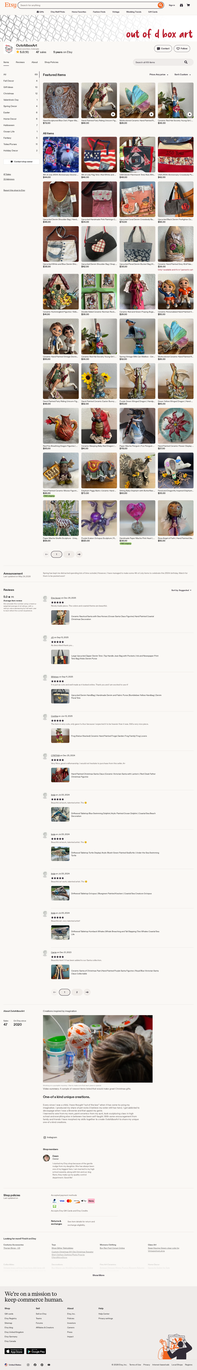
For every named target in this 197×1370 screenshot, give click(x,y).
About (35, 62)
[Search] (160, 5)
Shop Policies (51, 62)
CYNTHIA (55, 755)
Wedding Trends (133, 12)
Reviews (20, 62)
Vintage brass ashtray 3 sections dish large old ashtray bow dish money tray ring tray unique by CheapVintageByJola (24, 1271)
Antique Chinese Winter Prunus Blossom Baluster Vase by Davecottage (122, 1269)
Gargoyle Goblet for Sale (159, 1268)
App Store (14, 1351)
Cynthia (54, 716)
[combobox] (87, 5)
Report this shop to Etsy (14, 190)
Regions (188, 1365)
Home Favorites (79, 12)
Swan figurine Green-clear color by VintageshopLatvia (163, 1249)
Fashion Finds (99, 12)
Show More (98, 1275)
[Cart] (188, 5)
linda (53, 795)
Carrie (54, 952)
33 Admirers (8, 179)
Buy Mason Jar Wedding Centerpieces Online (72, 1268)
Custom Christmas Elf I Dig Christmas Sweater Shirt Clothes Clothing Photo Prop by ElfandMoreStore (72, 1255)
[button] (163, 48)
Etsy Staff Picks (58, 12)
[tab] (21, 74)
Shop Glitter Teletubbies (62, 1248)
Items (6, 62)
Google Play (36, 1351)
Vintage (115, 12)
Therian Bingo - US (11, 1248)
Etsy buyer (56, 598)
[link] (46, 554)
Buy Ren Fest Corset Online (112, 1248)
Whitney (55, 677)
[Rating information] (17, 52)
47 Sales (7, 174)
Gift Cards (152, 12)
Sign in (172, 5)
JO (52, 637)
